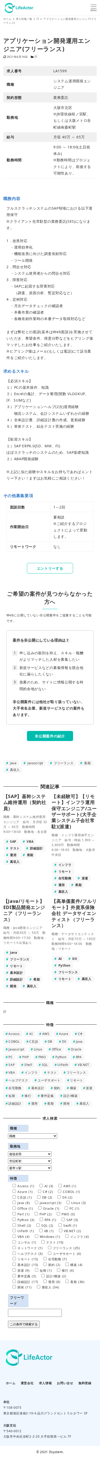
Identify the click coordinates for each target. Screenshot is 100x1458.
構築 (73, 1088)
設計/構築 (70, 1096)
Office (56, 1049)
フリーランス (63, 763)
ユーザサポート (49, 1080)
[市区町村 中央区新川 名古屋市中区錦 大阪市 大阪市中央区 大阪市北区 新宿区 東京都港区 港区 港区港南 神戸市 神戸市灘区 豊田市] (30, 1161)
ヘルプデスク (18, 1080)
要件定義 (47, 1096)
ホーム (11, 1383)
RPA (79, 1057)
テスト (52, 1072)
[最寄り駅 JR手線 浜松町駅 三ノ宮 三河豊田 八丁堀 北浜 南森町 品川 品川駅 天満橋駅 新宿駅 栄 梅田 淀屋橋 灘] (30, 1168)
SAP (11, 1065)
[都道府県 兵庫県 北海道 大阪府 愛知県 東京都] (30, 1154)
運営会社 (27, 1383)
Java (13, 763)
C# (80, 1034)
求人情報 (45, 1383)
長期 (87, 763)
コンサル (26, 1242)
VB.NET (83, 1065)
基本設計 (37, 1088)
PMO (42, 1057)
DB (50, 1041)
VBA (11, 1072)
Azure (63, 1034)
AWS (45, 1034)
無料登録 (85, 1383)
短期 (11, 1096)
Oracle (76, 1049)
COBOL (14, 1041)
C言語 (33, 1041)
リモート (76, 1080)
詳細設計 (15, 1103)
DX (64, 1041)
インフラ (31, 1072)
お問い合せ (65, 1383)
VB (49, 1231)
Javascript (34, 763)
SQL (45, 1065)
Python (60, 1057)
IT (36, 57)
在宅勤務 (15, 1088)
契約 (57, 1088)
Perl (23, 1214)
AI (31, 1034)
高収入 (14, 770)
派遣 (89, 1088)
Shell (28, 1065)
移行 (28, 1096)
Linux (38, 1049)
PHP (25, 1057)
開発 (66, 1103)
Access (13, 1034)
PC (10, 1057)
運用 (34, 1103)
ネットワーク (30, 1248)
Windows (50, 1236)
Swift (70, 1225)
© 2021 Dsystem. (50, 1452)
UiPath (62, 1065)
